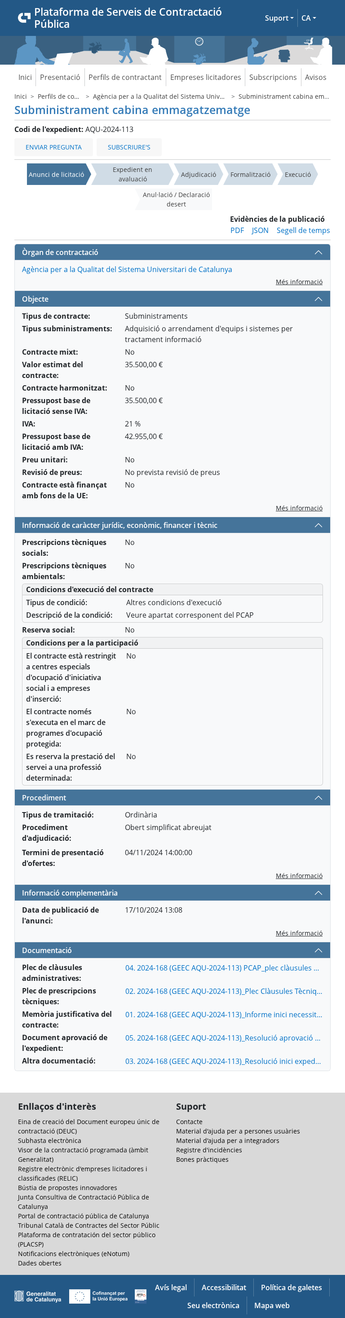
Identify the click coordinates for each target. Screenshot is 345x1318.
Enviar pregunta (54, 147)
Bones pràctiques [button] (202, 1159)
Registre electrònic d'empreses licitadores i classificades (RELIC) (82, 1173)
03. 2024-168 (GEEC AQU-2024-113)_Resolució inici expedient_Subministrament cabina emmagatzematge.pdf (224, 1061)
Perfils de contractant (125, 77)
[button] (279, 18)
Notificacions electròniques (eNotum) (73, 1253)
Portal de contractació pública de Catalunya (83, 1216)
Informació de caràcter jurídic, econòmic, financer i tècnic (119, 525)
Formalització (250, 174)
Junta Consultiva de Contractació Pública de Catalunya (83, 1202)
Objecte (35, 299)
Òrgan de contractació (60, 252)
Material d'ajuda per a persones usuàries (238, 1131)
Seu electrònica (213, 1305)
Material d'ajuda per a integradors (227, 1140)
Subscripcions (273, 77)
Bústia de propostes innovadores (67, 1187)
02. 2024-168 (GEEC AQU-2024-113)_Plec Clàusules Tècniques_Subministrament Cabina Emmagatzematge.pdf (224, 991)
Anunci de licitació (56, 174)
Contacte (189, 1121)
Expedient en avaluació (132, 174)
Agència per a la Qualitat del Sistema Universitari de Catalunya (188, 96)
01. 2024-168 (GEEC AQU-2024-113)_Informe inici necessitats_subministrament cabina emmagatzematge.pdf (224, 1014)
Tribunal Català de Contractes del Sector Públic (88, 1225)
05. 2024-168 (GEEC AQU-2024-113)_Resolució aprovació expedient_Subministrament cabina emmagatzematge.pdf (224, 1038)
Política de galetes (291, 1287)
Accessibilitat (224, 1287)
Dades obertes (40, 1263)
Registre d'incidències (209, 1150)
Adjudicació (198, 174)
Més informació (299, 281)
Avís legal (171, 1287)
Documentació (47, 950)
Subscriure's (129, 147)
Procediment (44, 798)
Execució (298, 174)
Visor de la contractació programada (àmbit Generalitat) (83, 1155)
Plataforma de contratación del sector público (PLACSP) (86, 1239)
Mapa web (272, 1305)
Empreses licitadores (205, 77)
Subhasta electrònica (49, 1140)
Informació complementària (70, 893)
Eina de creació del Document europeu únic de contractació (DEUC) (88, 1126)
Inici (25, 77)
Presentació (60, 77)
